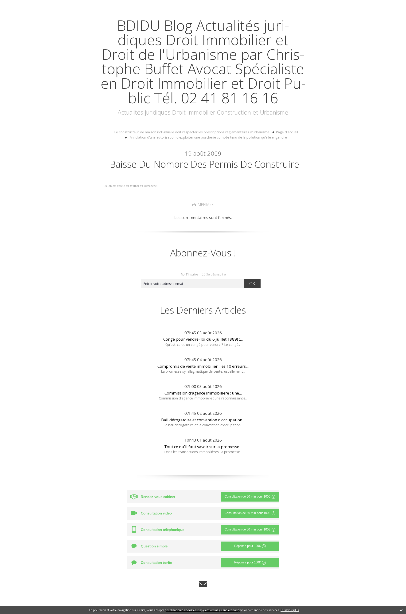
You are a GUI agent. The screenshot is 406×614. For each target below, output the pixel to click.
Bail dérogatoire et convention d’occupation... (203, 420)
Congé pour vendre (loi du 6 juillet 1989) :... (203, 339)
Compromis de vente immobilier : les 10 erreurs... (203, 366)
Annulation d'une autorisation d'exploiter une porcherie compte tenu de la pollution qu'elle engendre (208, 137)
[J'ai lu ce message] (401, 610)
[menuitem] (194, 132)
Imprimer (205, 204)
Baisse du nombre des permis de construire (204, 164)
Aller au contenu (18, 4)
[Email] (203, 584)
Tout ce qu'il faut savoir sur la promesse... (203, 446)
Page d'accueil (287, 132)
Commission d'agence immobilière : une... (203, 393)
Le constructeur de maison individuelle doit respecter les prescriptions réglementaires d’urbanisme (191, 132)
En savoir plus (290, 610)
